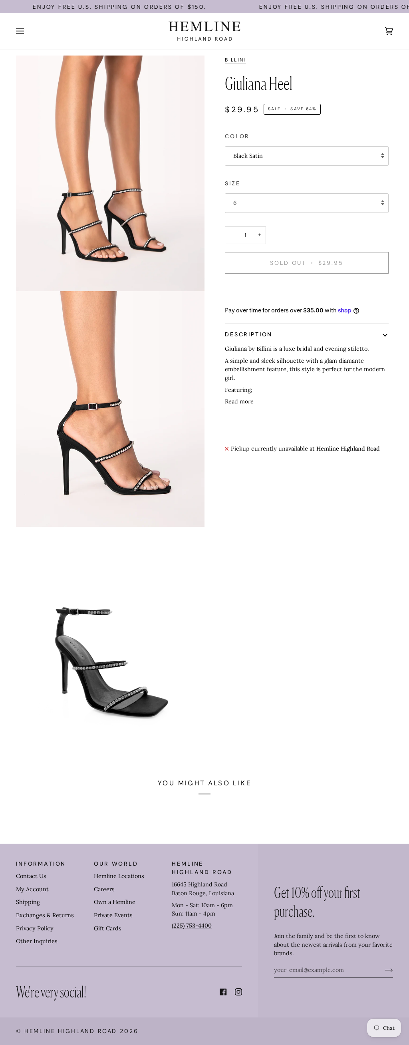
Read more (239, 401)
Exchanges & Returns (45, 915)
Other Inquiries (37, 941)
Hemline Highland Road (70, 1031)
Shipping (28, 902)
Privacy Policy (35, 928)
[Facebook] (223, 991)
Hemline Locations (119, 876)
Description (248, 334)
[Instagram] (238, 991)
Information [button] (41, 863)
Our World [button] (116, 863)
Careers (104, 889)
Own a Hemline (114, 902)
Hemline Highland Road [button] (202, 868)
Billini (235, 60)
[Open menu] (28, 31)
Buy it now (306, 290)
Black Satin (248, 155)
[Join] (382, 970)
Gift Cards (107, 928)
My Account (32, 889)
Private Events (113, 915)
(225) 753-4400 (192, 925)
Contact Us (31, 876)
